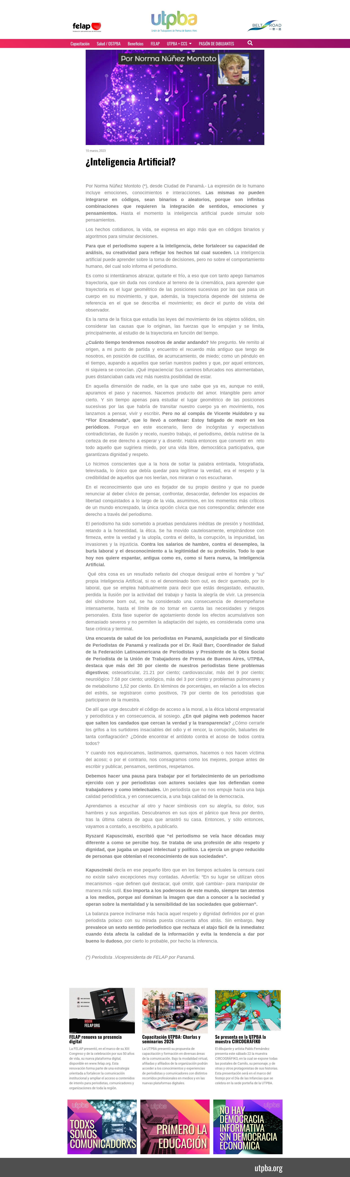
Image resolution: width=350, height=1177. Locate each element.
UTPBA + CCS (177, 43)
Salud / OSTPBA (108, 43)
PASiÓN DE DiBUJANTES (216, 43)
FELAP (155, 43)
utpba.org (269, 1167)
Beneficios (135, 43)
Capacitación (80, 43)
